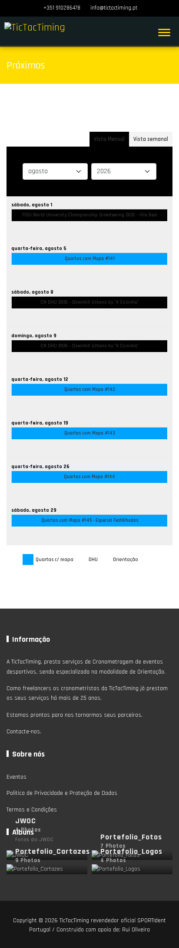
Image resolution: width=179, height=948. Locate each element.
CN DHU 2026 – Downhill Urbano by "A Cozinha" (89, 302)
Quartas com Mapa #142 (89, 390)
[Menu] (164, 32)
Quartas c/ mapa (54, 559)
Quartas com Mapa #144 (89, 477)
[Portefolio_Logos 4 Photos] (132, 869)
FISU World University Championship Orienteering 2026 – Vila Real (89, 215)
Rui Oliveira (136, 930)
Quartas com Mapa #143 (89, 433)
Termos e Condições (32, 810)
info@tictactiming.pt (113, 7)
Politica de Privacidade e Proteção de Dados (62, 793)
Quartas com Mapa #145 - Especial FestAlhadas (89, 520)
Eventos (17, 777)
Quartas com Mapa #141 (90, 259)
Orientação (125, 559)
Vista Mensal (109, 139)
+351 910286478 (61, 7)
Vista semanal (150, 139)
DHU (93, 559)
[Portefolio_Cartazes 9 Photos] (47, 869)
